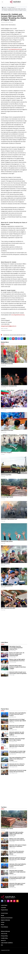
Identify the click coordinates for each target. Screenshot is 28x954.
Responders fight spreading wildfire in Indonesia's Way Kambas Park (11, 518)
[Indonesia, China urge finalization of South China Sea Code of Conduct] (4, 714)
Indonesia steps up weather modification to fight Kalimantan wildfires (17, 872)
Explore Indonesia (5, 920)
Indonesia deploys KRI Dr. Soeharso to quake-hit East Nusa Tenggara (14, 452)
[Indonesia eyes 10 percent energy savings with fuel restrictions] (4, 772)
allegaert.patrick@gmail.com (8, 326)
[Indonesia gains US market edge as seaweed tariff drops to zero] (4, 753)
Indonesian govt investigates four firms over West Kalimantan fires (13, 585)
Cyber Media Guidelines (7, 942)
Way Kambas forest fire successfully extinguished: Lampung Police (10, 385)
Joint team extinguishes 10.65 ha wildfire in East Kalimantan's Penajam (17, 759)
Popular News (5, 709)
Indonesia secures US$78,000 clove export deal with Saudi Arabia (16, 727)
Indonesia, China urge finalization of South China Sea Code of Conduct (17, 714)
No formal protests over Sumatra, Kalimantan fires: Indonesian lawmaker (13, 607)
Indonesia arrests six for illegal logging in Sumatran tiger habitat (12, 496)
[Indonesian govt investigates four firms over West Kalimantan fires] (14, 576)
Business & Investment (6, 917)
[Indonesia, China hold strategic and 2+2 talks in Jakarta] (4, 740)
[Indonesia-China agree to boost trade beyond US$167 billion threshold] (4, 885)
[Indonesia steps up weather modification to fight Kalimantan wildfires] (4, 872)
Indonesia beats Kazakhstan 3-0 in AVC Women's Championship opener (14, 540)
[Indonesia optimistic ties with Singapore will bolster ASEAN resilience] (4, 734)
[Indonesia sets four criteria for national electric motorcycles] (4, 766)
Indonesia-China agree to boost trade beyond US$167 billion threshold (17, 885)
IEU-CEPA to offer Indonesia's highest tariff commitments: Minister (16, 853)
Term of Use (4, 933)
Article (2, 922)
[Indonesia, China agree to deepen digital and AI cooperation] (4, 846)
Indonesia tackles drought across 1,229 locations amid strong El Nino (14, 474)
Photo (2, 924)
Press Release (11, 7)
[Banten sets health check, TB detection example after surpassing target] (14, 398)
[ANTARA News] (15, 1)
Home (4, 7)
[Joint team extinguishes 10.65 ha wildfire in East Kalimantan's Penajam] (4, 759)
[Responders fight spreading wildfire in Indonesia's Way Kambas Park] (14, 509)
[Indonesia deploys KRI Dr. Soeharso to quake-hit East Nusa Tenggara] (14, 443)
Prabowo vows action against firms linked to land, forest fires (13, 563)
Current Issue (4, 913)
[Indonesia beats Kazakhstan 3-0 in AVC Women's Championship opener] (14, 532)
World (2, 915)
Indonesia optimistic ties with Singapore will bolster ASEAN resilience (16, 734)
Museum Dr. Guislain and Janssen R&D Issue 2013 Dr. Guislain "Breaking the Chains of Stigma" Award (14, 9)
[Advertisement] (14, 626)
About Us (3, 940)
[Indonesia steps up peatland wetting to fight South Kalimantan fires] (14, 354)
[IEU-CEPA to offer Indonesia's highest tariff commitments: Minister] (4, 853)
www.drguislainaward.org (15, 49)
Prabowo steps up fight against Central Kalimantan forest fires (11, 429)
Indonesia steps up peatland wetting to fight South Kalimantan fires (13, 363)
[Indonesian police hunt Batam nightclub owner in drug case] (4, 747)
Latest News (4, 642)
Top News (4, 807)
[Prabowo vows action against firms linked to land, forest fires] (14, 554)
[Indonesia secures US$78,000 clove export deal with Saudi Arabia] (4, 727)
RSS (2, 945)
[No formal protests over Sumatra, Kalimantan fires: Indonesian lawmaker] (14, 598)
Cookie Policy (4, 938)
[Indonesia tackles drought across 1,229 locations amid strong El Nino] (14, 465)
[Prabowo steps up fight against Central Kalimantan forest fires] (14, 420)
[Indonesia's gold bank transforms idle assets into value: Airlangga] (4, 859)
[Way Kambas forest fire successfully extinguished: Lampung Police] (14, 376)
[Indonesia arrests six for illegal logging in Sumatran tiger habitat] (14, 487)
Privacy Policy (4, 935)
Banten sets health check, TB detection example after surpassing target (13, 407)
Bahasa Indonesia (5, 931)
